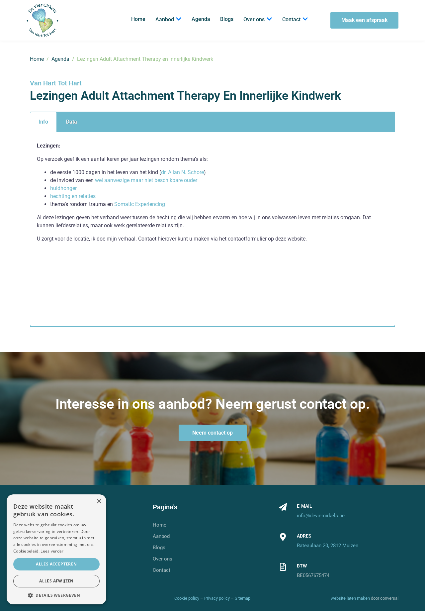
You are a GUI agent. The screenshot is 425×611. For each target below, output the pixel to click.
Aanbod (164, 19)
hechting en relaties (73, 196)
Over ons (254, 19)
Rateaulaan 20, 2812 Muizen (327, 546)
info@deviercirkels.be (321, 516)
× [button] (98, 501)
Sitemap (242, 598)
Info (43, 122)
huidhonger (63, 188)
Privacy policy (217, 598)
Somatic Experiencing (140, 204)
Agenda (201, 19)
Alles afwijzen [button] (56, 581)
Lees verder (52, 551)
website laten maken (350, 598)
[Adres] (283, 537)
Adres (304, 536)
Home (138, 19)
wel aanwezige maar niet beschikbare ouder (146, 180)
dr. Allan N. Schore (182, 172)
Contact (291, 19)
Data (71, 122)
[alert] (56, 549)
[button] (56, 595)
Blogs (226, 19)
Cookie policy (186, 598)
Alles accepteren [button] (56, 564)
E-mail (304, 506)
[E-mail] (283, 507)
